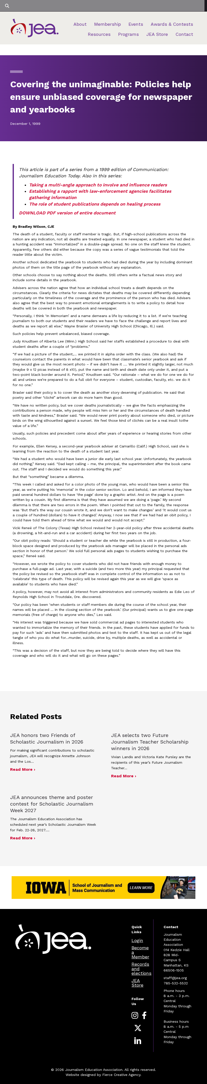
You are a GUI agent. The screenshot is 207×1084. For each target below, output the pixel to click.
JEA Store (157, 34)
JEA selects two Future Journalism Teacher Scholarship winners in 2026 (150, 741)
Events (135, 24)
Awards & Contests (172, 24)
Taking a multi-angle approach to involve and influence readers (98, 184)
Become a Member (140, 952)
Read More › (22, 769)
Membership (107, 24)
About (80, 24)
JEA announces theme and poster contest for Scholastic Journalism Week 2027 (51, 803)
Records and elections (141, 968)
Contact (184, 34)
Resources (99, 34)
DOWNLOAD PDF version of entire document (67, 212)
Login (137, 940)
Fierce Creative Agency (121, 1075)
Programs (128, 34)
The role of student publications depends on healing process (94, 204)
